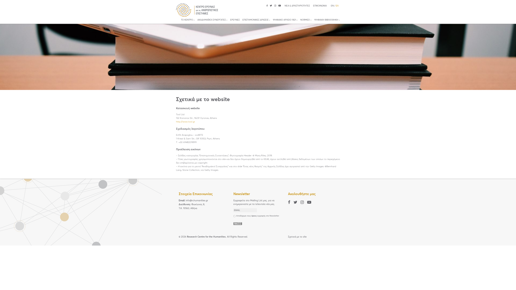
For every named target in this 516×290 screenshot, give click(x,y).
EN (332, 6)
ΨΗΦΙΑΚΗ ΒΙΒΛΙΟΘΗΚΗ (326, 20)
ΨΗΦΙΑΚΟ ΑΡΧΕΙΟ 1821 (284, 20)
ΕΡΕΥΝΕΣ (235, 20)
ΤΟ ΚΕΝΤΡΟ (187, 20)
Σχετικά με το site (297, 237)
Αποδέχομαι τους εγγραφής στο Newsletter (257, 216)
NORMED (305, 20)
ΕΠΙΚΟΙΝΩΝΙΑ (320, 6)
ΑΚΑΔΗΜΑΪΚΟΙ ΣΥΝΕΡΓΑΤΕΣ (211, 20)
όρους (254, 216)
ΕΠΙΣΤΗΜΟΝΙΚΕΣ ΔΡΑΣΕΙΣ (255, 20)
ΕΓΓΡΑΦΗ (238, 224)
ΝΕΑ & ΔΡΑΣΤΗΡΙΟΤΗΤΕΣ (297, 6)
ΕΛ (337, 6)
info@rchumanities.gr (197, 201)
